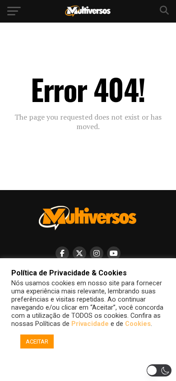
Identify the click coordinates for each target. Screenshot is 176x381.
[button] (89, 364)
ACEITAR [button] (37, 341)
